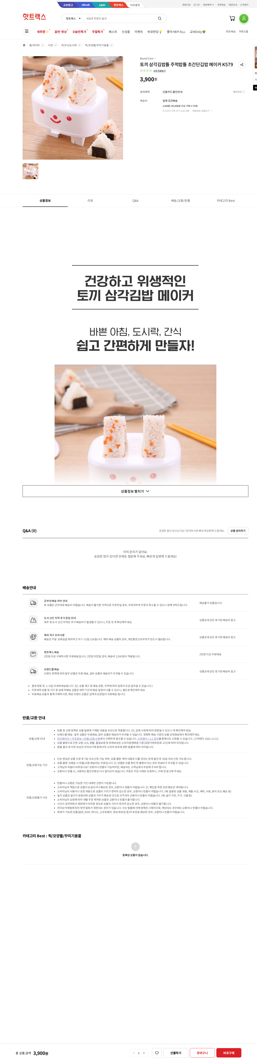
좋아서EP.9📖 (176, 31)
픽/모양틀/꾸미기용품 (97, 45)
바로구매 (228, 1053)
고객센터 (244, 4)
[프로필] (243, 18)
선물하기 (175, 1053)
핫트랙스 (71, 18)
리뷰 (90, 200)
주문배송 (221, 4)
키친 (50, 45)
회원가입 (186, 4)
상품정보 (45, 200)
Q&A (135, 200)
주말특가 (97, 31)
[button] (241, 64)
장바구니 (202, 1053)
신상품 (126, 31)
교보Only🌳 (198, 31)
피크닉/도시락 (69, 45)
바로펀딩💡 (155, 31)
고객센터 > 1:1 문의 (148, 738)
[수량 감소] (133, 1053)
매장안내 (233, 4)
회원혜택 (207, 4)
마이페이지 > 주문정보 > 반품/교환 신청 (78, 738)
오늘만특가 (79, 31)
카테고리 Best (226, 200)
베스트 (113, 31)
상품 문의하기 (238, 531)
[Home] (24, 45)
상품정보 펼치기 (132, 491)
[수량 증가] (144, 1053)
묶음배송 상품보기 (200, 110)
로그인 (197, 4)
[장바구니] (232, 18)
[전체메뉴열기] (27, 31)
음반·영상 (61, 31)
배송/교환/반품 (180, 200)
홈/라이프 (34, 45)
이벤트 (139, 31)
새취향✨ (43, 31)
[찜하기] (157, 1053)
